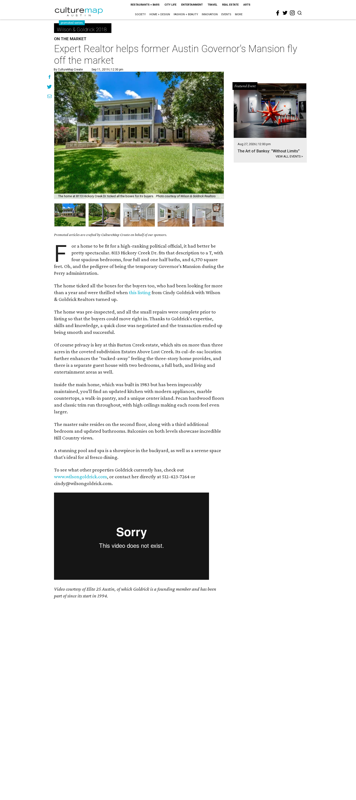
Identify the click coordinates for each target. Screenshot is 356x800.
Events (226, 14)
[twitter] (285, 13)
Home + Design (159, 14)
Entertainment (192, 4)
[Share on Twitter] (49, 87)
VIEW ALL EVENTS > (289, 156)
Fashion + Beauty (186, 14)
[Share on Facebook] (49, 77)
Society (140, 14)
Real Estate (230, 4)
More (238, 14)
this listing (140, 292)
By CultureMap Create (68, 69)
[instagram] (292, 13)
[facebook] (277, 13)
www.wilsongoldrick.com (80, 476)
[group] (70, 215)
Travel (212, 4)
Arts (246, 4)
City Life (170, 4)
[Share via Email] (49, 97)
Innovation (210, 14)
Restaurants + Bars (145, 4)
